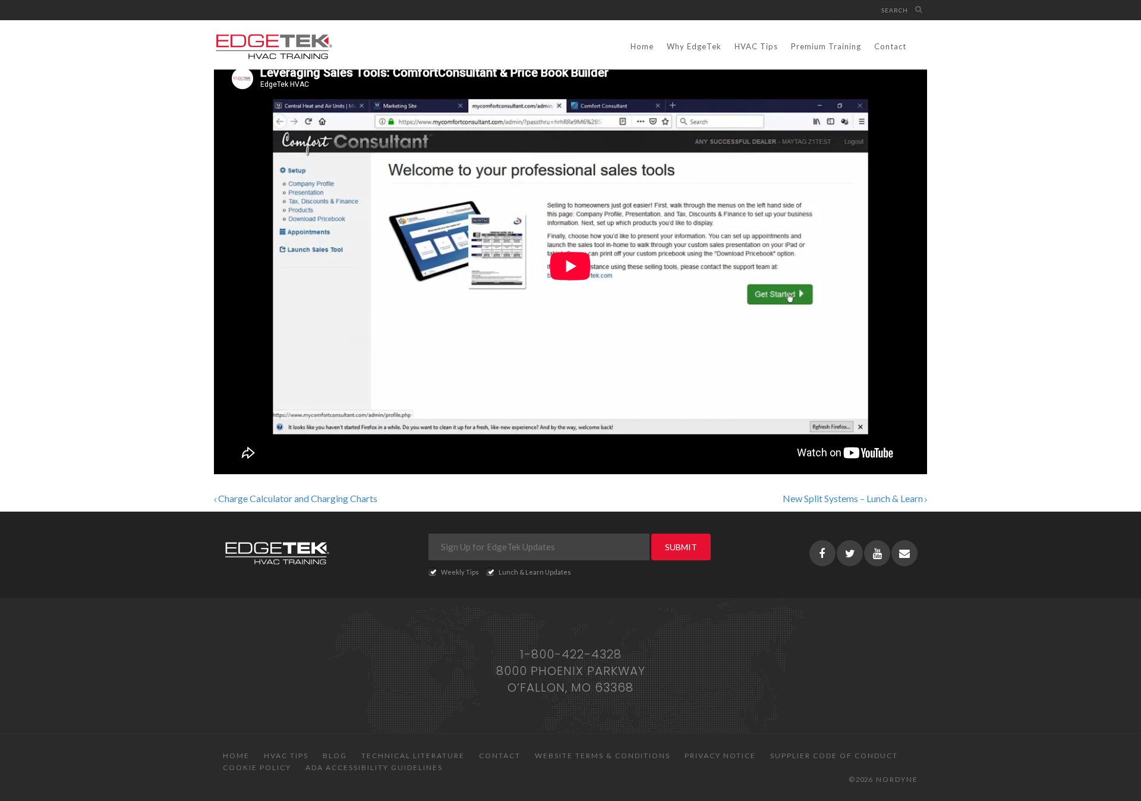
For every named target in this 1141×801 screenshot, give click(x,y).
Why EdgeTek (694, 46)
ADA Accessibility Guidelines (374, 767)
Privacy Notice (720, 755)
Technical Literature (413, 755)
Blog (335, 755)
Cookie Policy (257, 767)
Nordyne (897, 779)
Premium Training (826, 46)
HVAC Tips (756, 46)
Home (642, 46)
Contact (890, 46)
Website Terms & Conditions (602, 755)
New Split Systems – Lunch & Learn (854, 498)
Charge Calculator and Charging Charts (296, 498)
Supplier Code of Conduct (834, 755)
